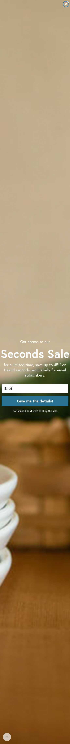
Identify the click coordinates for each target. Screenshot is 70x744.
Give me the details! (35, 401)
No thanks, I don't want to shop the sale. (35, 410)
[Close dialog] (66, 4)
